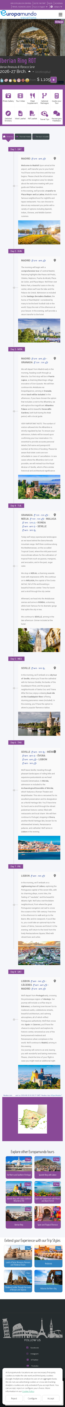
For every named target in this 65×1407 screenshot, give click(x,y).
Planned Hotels (25, 136)
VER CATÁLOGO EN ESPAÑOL (20, 3)
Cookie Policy (28, 1391)
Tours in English (39, 7)
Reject (14, 1398)
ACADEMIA (59, 3)
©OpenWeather (56, 1095)
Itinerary (9, 136)
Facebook (35, 1348)
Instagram (35, 1354)
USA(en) (57, 7)
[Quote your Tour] (53, 80)
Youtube (34, 1366)
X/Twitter (34, 1360)
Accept (50, 1398)
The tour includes (42, 136)
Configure (32, 1398)
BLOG (50, 3)
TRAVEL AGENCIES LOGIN (21, 7)
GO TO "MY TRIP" (40, 3)
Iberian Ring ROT (18, 60)
